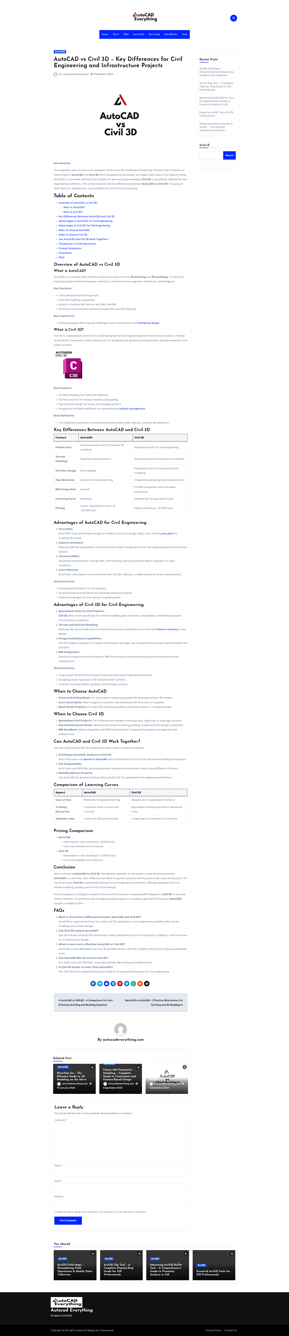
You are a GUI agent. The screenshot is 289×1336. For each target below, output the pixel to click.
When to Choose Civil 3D (73, 234)
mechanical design (148, 322)
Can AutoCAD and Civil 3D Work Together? (84, 239)
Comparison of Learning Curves (77, 243)
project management (132, 408)
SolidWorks (170, 34)
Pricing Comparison (70, 248)
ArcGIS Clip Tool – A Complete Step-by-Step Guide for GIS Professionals (216, 86)
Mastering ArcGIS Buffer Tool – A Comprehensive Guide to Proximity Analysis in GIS (217, 101)
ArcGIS (62, 1258)
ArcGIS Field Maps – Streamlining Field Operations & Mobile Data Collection (216, 72)
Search (204, 145)
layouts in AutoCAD (95, 759)
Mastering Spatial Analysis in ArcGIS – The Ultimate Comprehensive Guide (216, 127)
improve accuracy (167, 629)
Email (58, 1181)
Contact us (230, 1330)
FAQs (62, 257)
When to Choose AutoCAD (74, 230)
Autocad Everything (72, 1310)
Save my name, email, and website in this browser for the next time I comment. (101, 1212)
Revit (116, 34)
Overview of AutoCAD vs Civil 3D (78, 202)
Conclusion (65, 252)
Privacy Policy (213, 1330)
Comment (60, 1120)
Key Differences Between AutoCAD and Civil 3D (86, 216)
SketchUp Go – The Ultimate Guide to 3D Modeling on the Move (71, 1076)
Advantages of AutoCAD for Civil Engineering (85, 220)
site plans (168, 533)
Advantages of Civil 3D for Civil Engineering (84, 225)
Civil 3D (63, 615)
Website (58, 1196)
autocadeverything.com (76, 74)
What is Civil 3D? (73, 211)
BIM (126, 34)
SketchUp (154, 34)
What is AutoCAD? (74, 207)
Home (105, 34)
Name (58, 1165)
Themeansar (106, 1330)
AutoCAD (138, 34)
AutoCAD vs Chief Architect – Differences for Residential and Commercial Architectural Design (166, 1073)
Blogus (92, 1330)
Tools (185, 34)
